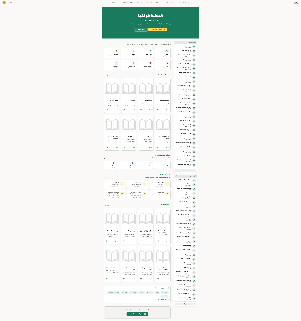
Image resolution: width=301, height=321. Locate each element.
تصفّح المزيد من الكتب (137, 314)
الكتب (176, 2)
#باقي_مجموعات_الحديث (113, 292)
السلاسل (147, 2)
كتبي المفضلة (115, 2)
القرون (138, 2)
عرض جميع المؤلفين (185, 303)
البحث (9, 2)
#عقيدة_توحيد (133, 292)
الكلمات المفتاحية (127, 2)
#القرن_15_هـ (164, 292)
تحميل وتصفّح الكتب (156, 29)
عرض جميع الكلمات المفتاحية (161, 299)
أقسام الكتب (167, 2)
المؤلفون (157, 2)
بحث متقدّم (140, 29)
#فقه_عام (142, 292)
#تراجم (157, 292)
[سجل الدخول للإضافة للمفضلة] (158, 109)
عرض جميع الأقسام (185, 170)
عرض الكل (106, 75)
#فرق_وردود (124, 292)
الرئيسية (185, 2)
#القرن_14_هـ (164, 296)
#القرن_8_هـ (150, 292)
